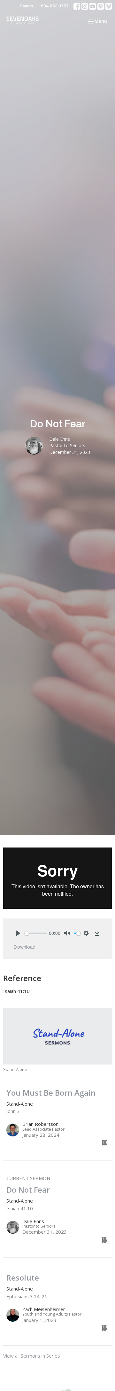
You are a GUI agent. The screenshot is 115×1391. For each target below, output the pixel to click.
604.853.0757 (55, 6)
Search (26, 6)
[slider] (36, 933)
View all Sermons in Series (31, 1355)
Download (24, 947)
